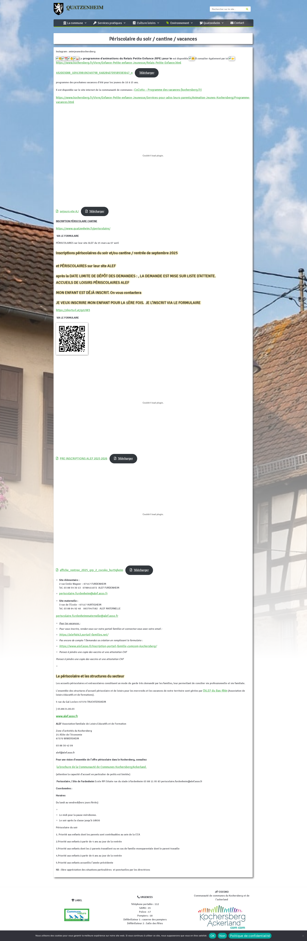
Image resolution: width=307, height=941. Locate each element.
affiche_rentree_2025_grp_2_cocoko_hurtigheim (91, 570)
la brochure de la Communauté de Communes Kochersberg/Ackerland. (102, 767)
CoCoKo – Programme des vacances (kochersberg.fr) (168, 90)
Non (222, 936)
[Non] (303, 935)
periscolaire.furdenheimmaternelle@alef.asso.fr (87, 616)
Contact (238, 23)
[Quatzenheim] (82, 9)
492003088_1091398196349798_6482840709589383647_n (94, 73)
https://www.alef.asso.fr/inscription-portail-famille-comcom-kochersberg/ (108, 646)
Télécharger (146, 73)
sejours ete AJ (69, 211)
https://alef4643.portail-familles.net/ (83, 635)
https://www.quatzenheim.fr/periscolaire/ (83, 228)
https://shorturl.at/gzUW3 (73, 310)
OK (212, 936)
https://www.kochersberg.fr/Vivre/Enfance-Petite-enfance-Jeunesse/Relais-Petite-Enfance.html (118, 63)
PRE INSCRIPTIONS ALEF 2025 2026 (83, 458)
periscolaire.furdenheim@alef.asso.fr (83, 593)
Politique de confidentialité (250, 936)
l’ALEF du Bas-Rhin (215, 691)
